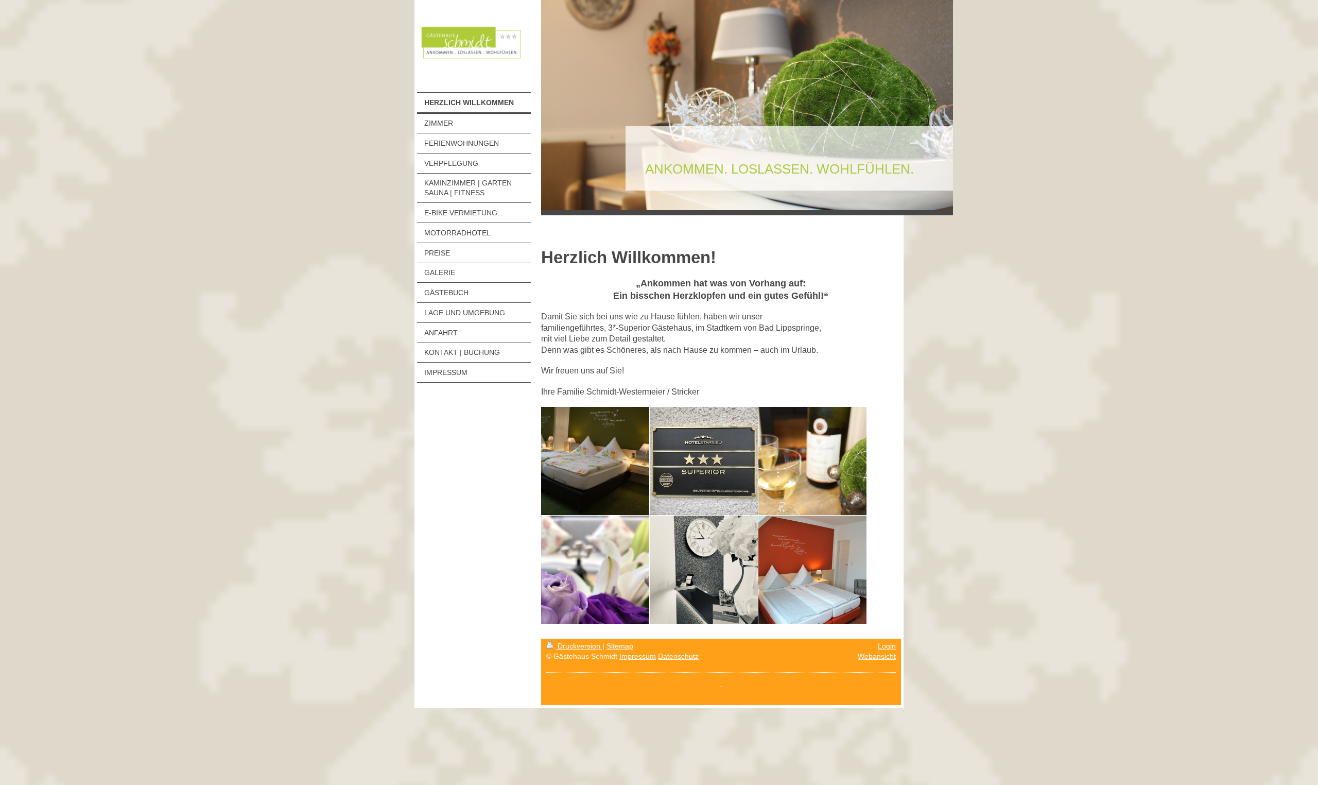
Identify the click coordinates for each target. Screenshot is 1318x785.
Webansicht (877, 656)
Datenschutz (678, 656)
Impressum (637, 656)
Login (887, 646)
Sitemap (619, 646)
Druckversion (579, 646)
